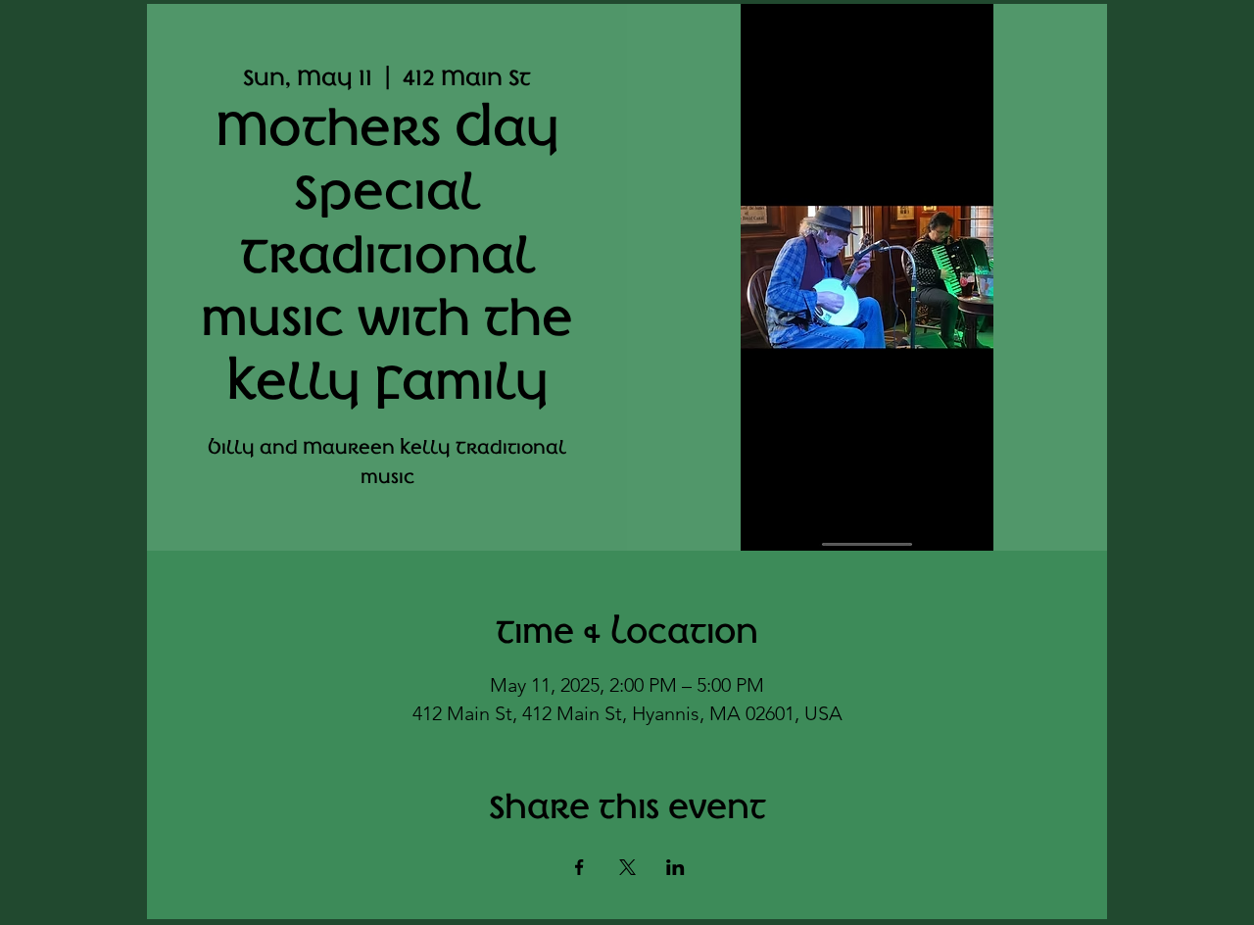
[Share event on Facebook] (579, 867)
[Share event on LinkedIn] (675, 867)
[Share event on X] (627, 867)
